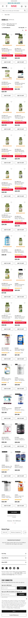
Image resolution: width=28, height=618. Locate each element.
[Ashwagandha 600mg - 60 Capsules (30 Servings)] (7, 72)
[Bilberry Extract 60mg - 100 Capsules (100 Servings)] (20, 173)
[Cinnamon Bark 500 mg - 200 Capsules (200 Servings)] (7, 206)
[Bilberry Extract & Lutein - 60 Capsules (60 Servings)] (20, 39)
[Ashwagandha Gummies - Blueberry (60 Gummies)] (7, 399)
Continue (21, 594)
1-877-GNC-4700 (18, 573)
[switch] (4, 24)
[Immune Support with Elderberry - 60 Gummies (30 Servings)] (20, 486)
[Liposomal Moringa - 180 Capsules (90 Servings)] (7, 456)
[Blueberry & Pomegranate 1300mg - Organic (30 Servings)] (20, 399)
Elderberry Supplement (16, 532)
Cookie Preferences (14, 615)
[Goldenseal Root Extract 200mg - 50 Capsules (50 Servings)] (20, 307)
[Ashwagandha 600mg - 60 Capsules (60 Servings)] (7, 369)
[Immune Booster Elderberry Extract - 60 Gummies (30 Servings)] (7, 339)
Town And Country (11, 25)
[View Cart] (26, 6)
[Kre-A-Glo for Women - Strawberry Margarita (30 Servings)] (20, 429)
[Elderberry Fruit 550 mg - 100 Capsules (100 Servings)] (20, 106)
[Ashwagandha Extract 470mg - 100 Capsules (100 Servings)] (20, 139)
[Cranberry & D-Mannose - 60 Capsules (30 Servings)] (7, 39)
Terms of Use (17, 607)
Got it (14, 611)
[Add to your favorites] (12, 34)
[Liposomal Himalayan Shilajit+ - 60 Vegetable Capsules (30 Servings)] (20, 369)
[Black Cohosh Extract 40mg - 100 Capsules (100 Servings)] (20, 240)
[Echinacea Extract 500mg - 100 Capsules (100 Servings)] (20, 206)
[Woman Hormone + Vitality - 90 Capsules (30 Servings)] (7, 429)
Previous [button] (2, 14)
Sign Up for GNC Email (7, 585)
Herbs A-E (5, 532)
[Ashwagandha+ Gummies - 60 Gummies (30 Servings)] (7, 240)
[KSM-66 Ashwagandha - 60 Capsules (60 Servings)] (20, 274)
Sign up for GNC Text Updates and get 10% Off (12, 591)
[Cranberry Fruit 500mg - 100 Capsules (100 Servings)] (7, 106)
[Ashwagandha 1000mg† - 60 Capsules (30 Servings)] (20, 72)
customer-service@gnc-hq (8, 574)
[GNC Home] (14, 6)
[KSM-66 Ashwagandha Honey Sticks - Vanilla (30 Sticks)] (20, 339)
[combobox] (14, 10)
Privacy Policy (10, 607)
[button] (2, 6)
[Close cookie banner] (26, 598)
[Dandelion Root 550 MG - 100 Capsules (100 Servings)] (7, 274)
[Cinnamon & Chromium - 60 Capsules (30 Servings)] (7, 139)
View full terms (5, 597)
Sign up (22, 588)
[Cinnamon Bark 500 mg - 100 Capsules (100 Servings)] (7, 307)
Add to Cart (7, 62)
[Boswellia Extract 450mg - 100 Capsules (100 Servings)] (7, 173)
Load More (14, 512)
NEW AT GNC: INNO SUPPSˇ (14, 3)
